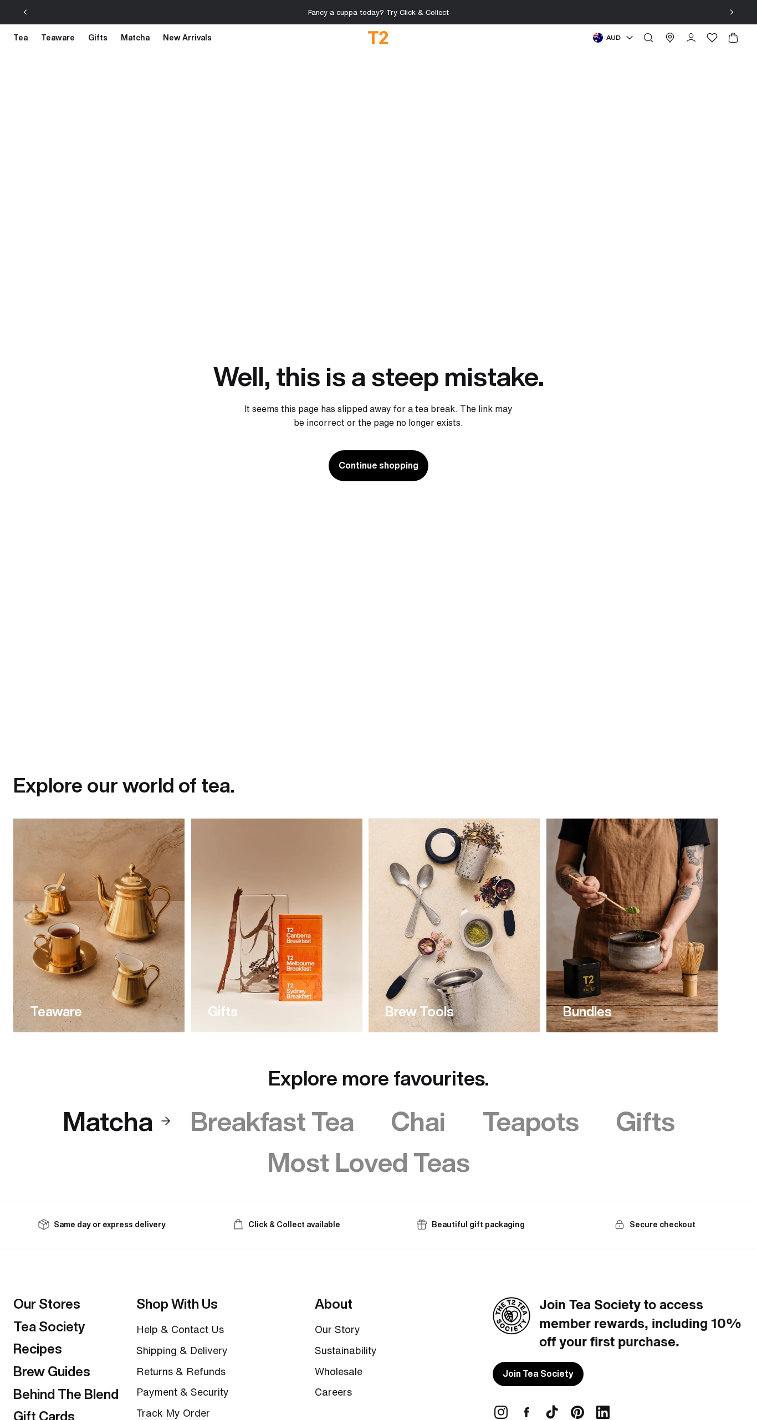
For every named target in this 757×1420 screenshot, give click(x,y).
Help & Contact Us (180, 1329)
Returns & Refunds (181, 1371)
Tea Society (49, 1326)
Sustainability (346, 1350)
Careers (333, 1392)
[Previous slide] (25, 12)
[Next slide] (731, 12)
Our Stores (46, 1304)
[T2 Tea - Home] (379, 37)
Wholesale (338, 1371)
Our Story (337, 1329)
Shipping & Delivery (182, 1350)
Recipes (37, 1349)
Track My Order (173, 1413)
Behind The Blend (66, 1394)
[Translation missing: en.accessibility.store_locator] (670, 37)
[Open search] (648, 37)
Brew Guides (51, 1371)
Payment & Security (182, 1392)
